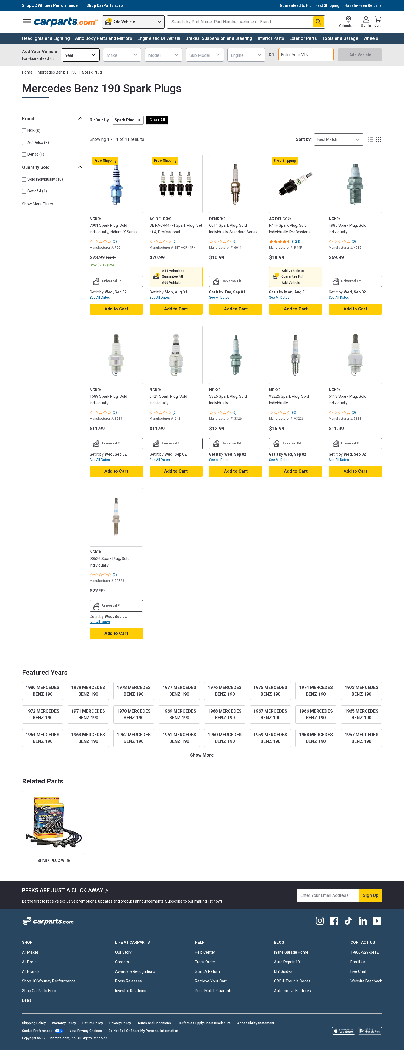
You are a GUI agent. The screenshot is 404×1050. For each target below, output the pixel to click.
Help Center (205, 952)
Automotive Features (292, 991)
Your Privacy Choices (86, 1031)
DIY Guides (283, 971)
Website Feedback (366, 981)
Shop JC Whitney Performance (49, 981)
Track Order (205, 962)
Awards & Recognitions (135, 971)
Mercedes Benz (51, 72)
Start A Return (207, 971)
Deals (27, 1000)
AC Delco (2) (38, 142)
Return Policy (92, 1023)
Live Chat (358, 971)
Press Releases (128, 981)
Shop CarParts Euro (39, 991)
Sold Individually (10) (45, 179)
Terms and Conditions (154, 1023)
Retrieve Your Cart (211, 981)
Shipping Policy (34, 1023)
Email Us (357, 962)
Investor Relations (130, 991)
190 (73, 72)
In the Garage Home (291, 952)
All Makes (30, 952)
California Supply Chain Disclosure (204, 1023)
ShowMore (202, 755)
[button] (128, 120)
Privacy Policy (120, 1023)
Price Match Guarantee (215, 991)
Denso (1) (35, 154)
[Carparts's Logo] (66, 22)
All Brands (31, 971)
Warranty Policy (64, 1023)
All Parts (29, 962)
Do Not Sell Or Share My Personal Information (143, 1031)
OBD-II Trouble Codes (292, 981)
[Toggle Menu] (27, 22)
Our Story (123, 952)
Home (27, 72)
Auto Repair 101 (288, 962)
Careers (122, 962)
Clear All (157, 120)
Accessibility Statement (255, 1023)
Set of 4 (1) (37, 191)
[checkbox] (24, 130)
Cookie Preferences (37, 1031)
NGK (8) (33, 130)
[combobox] (81, 54)
